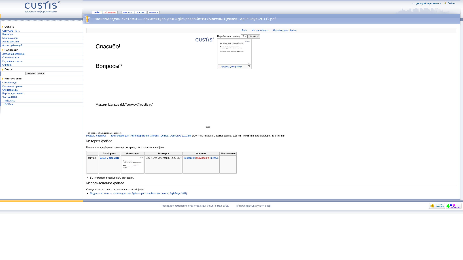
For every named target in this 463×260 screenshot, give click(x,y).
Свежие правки (10, 57)
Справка (6, 64)
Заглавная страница (13, 54)
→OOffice (7, 104)
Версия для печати (12, 93)
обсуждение (202, 158)
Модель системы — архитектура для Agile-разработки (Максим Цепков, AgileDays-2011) (138, 193)
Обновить (153, 12)
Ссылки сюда (9, 82)
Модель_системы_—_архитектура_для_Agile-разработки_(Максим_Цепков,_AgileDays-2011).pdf (138, 135)
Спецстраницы (10, 89)
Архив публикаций (12, 45)
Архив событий (10, 41)
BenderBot (189, 158)
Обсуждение (110, 12)
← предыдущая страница (230, 67)
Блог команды (10, 38)
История (140, 12)
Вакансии (7, 34)
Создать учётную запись (427, 3)
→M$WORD (8, 100)
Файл (96, 12)
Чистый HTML (10, 97)
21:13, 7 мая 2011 (109, 158)
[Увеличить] (249, 66)
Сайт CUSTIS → (11, 30)
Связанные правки (12, 86)
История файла (260, 30)
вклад (214, 158)
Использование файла (285, 30)
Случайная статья (12, 61)
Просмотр (127, 12)
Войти (451, 3)
